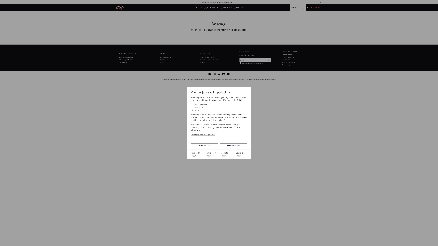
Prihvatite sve (233, 145)
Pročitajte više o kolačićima (203, 135)
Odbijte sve (204, 145)
